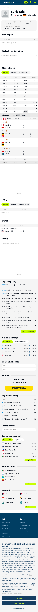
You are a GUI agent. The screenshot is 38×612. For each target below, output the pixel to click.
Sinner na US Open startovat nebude (17, 317)
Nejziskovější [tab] (7, 440)
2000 (4, 111)
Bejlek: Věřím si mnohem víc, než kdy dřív (19, 298)
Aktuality (22, 522)
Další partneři (30, 507)
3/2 (15, 93)
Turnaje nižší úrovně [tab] (21, 341)
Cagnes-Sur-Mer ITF (13, 119)
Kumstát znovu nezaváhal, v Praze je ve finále (18, 321)
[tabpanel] (19, 120)
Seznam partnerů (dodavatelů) (12, 593)
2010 (4, 90)
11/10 (14, 105)
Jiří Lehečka (4, 525)
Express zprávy (24, 531)
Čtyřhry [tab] (13, 204)
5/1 (15, 99)
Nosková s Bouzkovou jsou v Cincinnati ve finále (19, 302)
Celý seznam (30, 484)
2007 (4, 99)
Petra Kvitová (4, 528)
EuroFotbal (9, 502)
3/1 (15, 80)
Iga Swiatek (4, 533)
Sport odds (27, 498)
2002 (4, 105)
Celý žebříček (30, 460)
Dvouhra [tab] (5, 72)
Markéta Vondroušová (7, 531)
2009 (4, 93)
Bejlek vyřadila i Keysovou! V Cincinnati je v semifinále (19, 307)
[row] (19, 80)
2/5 (25, 105)
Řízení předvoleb (18, 608)
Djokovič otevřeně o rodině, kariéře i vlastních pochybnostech (17, 326)
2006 (4, 102)
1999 (4, 159)
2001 (4, 108)
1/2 (34, 105)
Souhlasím (19, 598)
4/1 (15, 159)
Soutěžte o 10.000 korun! (19, 381)
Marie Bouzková (5, 536)
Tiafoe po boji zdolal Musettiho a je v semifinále (18, 286)
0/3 (15, 96)
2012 (4, 83)
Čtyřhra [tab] (13, 72)
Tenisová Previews (25, 525)
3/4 (15, 90)
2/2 (15, 86)
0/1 (15, 108)
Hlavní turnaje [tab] (7, 341)
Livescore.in (10, 498)
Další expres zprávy (28, 331)
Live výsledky (10, 494)
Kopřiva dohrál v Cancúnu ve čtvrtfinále (19, 290)
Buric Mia (9, 7)
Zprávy (26, 494)
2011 (4, 86)
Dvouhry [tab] (5, 204)
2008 (4, 96)
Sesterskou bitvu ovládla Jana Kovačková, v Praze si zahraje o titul (19, 313)
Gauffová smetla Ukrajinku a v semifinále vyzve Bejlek (19, 294)
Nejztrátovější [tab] (19, 440)
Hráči (4, 7)
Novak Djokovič (5, 522)
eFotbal (26, 502)
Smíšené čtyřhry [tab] (24, 72)
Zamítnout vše (19, 603)
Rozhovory (23, 528)
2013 (4, 80)
